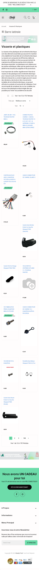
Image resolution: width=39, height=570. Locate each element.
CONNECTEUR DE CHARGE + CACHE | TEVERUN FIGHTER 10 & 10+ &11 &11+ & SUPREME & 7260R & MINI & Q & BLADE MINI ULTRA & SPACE (29, 121)
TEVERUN (6, 121)
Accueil (4, 26)
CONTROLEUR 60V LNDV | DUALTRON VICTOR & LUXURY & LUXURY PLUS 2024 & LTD (10, 179)
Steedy (25, 233)
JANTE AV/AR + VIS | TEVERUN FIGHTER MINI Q (9, 117)
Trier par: (11, 101)
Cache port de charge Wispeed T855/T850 (10, 267)
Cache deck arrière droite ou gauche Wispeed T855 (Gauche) (28, 228)
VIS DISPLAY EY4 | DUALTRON (9, 362)
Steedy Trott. (19, 553)
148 (24, 438)
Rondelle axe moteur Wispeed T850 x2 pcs (29, 362)
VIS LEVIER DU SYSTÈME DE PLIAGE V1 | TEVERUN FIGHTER (28, 269)
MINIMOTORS (7, 185)
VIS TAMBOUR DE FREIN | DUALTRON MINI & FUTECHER (9, 309)
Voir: (16, 106)
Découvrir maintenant (19, 487)
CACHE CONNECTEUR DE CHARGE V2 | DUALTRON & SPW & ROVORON (29, 310)
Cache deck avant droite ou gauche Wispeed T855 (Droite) (9, 401)
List (12, 95)
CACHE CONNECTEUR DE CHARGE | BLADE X (29, 176)
